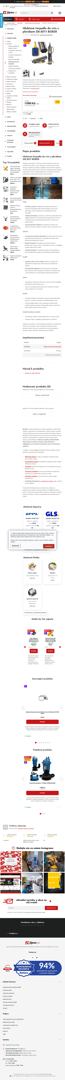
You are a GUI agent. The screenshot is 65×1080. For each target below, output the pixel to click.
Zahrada (10, 33)
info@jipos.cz (13, 933)
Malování (8, 104)
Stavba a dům (11, 38)
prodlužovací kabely (47, 481)
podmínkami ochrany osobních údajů (34, 912)
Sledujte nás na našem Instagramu (34, 848)
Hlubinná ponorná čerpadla (13, 63)
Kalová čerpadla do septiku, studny (13, 47)
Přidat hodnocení (42, 395)
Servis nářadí (6, 1028)
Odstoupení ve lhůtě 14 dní (10, 1025)
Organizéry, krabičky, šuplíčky (12, 97)
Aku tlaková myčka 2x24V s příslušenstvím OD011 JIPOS (34, 640)
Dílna (9, 117)
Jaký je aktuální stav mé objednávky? (13, 1019)
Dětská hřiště (11, 126)
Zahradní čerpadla (13, 66)
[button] (33, 654)
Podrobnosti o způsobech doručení (36, 550)
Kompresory (9, 84)
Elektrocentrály (10, 86)
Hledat (52, 13)
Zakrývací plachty (11, 107)
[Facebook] (28, 957)
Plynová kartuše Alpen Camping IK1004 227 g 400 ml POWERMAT (50, 640)
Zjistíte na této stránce (29, 1051)
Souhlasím (48, 546)
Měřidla (8, 93)
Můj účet (5, 1031)
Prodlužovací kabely (11, 79)
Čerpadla (9, 44)
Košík (4, 1034)
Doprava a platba (8, 996)
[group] (33, 647)
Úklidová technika (11, 77)
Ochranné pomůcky (10, 141)
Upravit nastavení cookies (45, 1074)
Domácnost (11, 122)
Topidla (8, 41)
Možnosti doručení (57, 96)
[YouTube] (36, 957)
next (61, 708)
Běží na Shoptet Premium (18, 1076)
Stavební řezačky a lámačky (11, 101)
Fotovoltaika (11, 147)
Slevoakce (10, 29)
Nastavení (15, 546)
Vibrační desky (10, 109)
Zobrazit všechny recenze (26, 828)
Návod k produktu (44, 143)
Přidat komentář (39, 414)
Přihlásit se (51, 908)
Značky (9, 156)
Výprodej (10, 151)
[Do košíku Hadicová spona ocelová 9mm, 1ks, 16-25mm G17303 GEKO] (42, 722)
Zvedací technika (11, 89)
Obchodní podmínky (8, 993)
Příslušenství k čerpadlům (12, 72)
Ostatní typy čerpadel (14, 68)
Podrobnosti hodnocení (46, 35)
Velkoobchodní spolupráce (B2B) (12, 987)
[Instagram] (32, 957)
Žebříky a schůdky (11, 112)
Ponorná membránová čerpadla (14, 56)
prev (24, 708)
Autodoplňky (11, 131)
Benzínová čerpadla (13, 59)
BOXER (29, 114)
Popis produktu (28, 143)
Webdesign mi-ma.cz (30, 1076)
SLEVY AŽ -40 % (30, 1)
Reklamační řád (7, 999)
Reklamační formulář (9, 1022)
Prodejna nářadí (7, 990)
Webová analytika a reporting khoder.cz (46, 1076)
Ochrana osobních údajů (10, 1002)
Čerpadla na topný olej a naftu (14, 51)
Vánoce (9, 135)
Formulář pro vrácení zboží (29, 1055)
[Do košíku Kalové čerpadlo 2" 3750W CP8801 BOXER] (42, 793)
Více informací (34, 88)
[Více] (57, 19)
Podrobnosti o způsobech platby (35, 613)
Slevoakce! (45, 1)
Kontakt (5, 1008)
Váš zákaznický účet (8, 1005)
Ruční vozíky (9, 91)
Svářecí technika (11, 81)
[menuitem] (8, 19)
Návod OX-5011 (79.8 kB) (32, 373)
